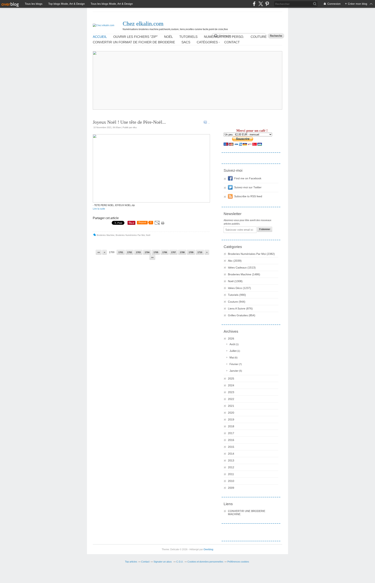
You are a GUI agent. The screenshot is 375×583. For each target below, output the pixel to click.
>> (152, 257)
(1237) (239, 288)
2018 (231, 426)
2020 (231, 412)
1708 (182, 252)
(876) (240, 308)
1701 (120, 252)
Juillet (233, 350)
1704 (147, 252)
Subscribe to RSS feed (248, 196)
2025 (231, 378)
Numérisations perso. (224, 37)
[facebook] (254, 4)
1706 (164, 252)
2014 (231, 453)
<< (98, 252)
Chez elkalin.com (143, 23)
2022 (231, 399)
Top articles (131, 561)
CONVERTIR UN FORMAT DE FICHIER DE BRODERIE (134, 42)
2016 (231, 440)
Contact (232, 42)
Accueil (100, 37)
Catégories (207, 42)
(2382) (251, 253)
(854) (241, 315)
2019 (231, 419)
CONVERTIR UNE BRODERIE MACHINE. (246, 512)
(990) (237, 294)
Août (232, 344)
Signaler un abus (163, 561)
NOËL (168, 37)
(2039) (235, 260)
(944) (236, 301)
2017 (231, 433)
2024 (231, 385)
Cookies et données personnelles (205, 561)
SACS (185, 42)
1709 (191, 252)
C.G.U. (179, 561)
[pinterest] (267, 4)
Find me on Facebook (247, 178)
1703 (138, 252)
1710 (199, 252)
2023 (231, 392)
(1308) (235, 281)
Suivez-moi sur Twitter (248, 187)
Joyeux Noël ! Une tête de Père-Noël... (129, 122)
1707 (173, 252)
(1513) (242, 267)
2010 (231, 481)
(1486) (244, 274)
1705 (156, 252)
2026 (231, 338)
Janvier (233, 370)
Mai (231, 357)
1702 (129, 252)
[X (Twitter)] (260, 4)
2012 (231, 467)
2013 (231, 460)
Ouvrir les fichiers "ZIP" (135, 37)
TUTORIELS (188, 37)
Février (233, 364)
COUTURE (259, 37)
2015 (231, 446)
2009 (231, 487)
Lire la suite (99, 208)
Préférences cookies (238, 561)
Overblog (208, 549)
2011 (231, 474)
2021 (231, 405)
